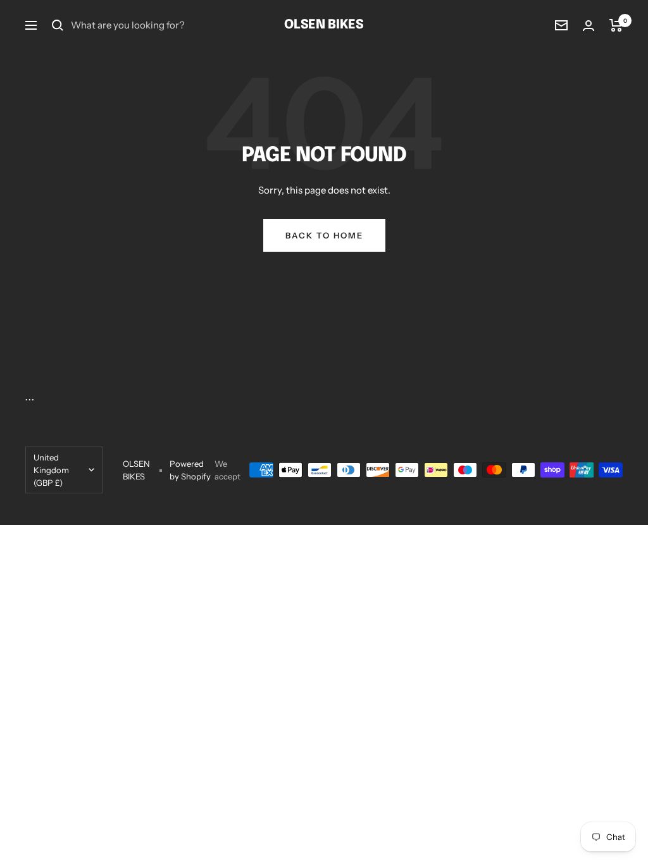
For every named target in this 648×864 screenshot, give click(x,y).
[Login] (588, 25)
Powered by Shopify (190, 470)
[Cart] (616, 25)
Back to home (324, 235)
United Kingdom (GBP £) (51, 470)
